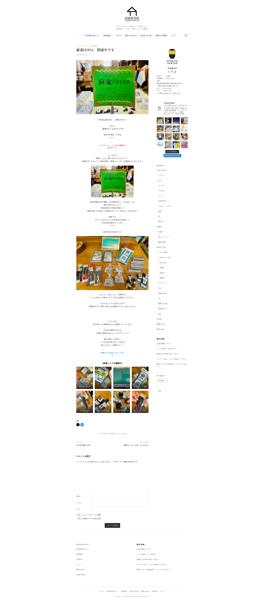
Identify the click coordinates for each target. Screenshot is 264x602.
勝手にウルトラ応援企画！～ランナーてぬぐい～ (154, 569)
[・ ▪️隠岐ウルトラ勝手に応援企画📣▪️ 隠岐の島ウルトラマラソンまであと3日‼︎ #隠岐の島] (176, 144)
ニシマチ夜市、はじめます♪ (166, 349)
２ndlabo (124, 433)
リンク (173, 35)
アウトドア (162, 283)
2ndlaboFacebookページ (112, 231)
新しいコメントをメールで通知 (89, 515)
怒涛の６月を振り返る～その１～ (168, 354)
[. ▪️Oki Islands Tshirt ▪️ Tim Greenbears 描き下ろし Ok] (168, 128)
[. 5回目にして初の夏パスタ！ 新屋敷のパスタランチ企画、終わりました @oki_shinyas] (160, 136)
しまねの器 (162, 262)
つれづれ (161, 191)
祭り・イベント (163, 237)
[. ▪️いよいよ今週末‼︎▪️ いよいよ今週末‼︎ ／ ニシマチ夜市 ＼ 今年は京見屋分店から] (184, 128)
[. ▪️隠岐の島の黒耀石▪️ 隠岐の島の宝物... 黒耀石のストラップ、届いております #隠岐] (160, 128)
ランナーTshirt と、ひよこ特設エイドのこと (172, 359)
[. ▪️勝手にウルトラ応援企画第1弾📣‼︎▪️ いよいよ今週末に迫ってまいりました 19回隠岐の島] (184, 144)
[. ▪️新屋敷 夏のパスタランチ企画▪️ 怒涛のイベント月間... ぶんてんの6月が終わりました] (176, 136)
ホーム (102, 591)
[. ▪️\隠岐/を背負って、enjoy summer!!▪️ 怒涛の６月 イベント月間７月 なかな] (176, 128)
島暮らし (161, 221)
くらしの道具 (162, 252)
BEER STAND (146, 35)
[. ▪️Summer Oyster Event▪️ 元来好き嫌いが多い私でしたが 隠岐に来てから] (160, 144)
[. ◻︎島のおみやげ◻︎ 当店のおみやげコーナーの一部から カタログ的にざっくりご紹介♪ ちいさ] (168, 120)
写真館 (159, 227)
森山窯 (162, 273)
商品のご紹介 (161, 247)
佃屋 (159, 211)
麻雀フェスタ (115, 433)
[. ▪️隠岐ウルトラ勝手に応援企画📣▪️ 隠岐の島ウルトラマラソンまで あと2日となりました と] (168, 144)
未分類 (159, 319)
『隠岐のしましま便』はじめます (135, 445)
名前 (78, 496)
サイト (78, 509)
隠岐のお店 (160, 324)
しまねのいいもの (164, 257)
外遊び (160, 232)
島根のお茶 (162, 293)
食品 (159, 314)
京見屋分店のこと (92, 35)
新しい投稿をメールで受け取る (89, 518)
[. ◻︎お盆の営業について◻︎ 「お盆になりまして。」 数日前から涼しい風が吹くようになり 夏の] (176, 120)
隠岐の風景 (162, 242)
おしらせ (79, 46)
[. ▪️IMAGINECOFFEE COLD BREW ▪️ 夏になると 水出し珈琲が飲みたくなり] (184, 120)
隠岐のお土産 (162, 303)
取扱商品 (107, 35)
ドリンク (161, 175)
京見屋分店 (94, 46)
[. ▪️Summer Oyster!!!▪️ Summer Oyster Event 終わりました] (184, 136)
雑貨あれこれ (162, 309)
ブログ (118, 35)
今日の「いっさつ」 (165, 206)
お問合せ (79, 559)
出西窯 (162, 268)
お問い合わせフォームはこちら (169, 93)
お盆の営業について (164, 343)
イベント (86, 46)
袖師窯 (162, 278)
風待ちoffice (131, 35)
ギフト (160, 288)
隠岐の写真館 (161, 35)
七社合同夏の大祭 (83, 445)
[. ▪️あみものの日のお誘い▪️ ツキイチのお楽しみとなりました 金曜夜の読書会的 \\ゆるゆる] (160, 120)
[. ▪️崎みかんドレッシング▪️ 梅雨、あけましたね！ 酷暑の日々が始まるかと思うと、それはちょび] (168, 136)
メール (79, 502)
